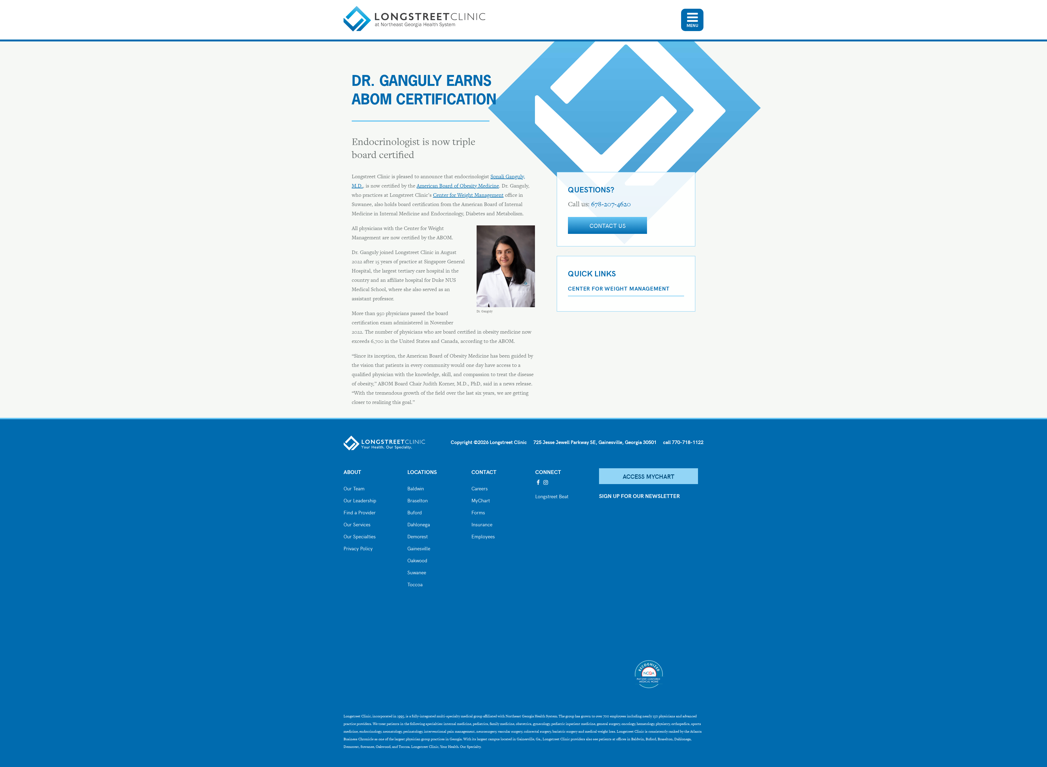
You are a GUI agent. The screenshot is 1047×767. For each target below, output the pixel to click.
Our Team (354, 488)
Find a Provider (360, 512)
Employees (483, 536)
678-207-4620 (611, 204)
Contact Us (607, 225)
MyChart (480, 500)
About (352, 471)
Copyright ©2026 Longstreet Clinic (489, 442)
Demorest (417, 536)
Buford (414, 512)
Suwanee (416, 572)
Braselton (417, 500)
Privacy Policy (358, 548)
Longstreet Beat (551, 496)
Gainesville (418, 548)
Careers (479, 488)
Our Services (357, 524)
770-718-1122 (687, 442)
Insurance (481, 524)
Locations (422, 471)
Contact (484, 471)
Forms (478, 512)
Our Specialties (360, 536)
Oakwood (417, 560)
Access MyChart (649, 476)
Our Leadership (360, 500)
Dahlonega (418, 524)
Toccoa (415, 584)
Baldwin (415, 488)
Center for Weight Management (468, 195)
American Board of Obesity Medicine (458, 185)
